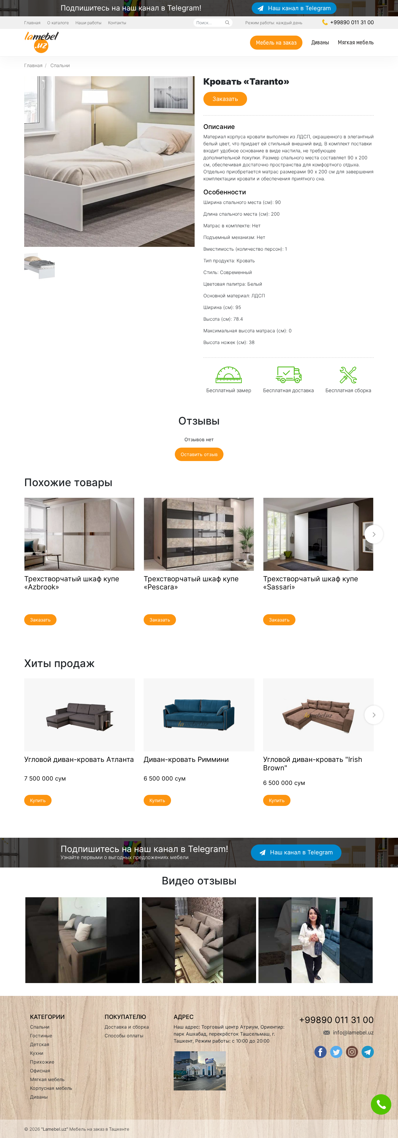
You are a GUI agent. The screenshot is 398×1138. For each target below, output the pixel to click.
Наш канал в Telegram (298, 8)
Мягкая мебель (356, 42)
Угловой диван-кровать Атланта (79, 759)
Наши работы (88, 22)
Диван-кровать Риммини (186, 759)
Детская (39, 1044)
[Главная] (41, 42)
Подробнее (79, 534)
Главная (32, 22)
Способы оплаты (124, 1035)
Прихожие (42, 1062)
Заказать (225, 98)
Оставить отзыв (199, 454)
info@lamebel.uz (353, 1032)
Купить (38, 800)
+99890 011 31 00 (351, 22)
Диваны (320, 42)
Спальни (60, 65)
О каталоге (58, 22)
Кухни (36, 1053)
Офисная (40, 1071)
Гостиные (41, 1035)
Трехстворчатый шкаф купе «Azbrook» (71, 583)
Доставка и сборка (127, 1027)
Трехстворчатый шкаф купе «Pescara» (191, 583)
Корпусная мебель (51, 1088)
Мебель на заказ (276, 42)
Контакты (117, 22)
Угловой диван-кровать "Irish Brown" (312, 763)
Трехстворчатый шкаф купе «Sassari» (310, 583)
